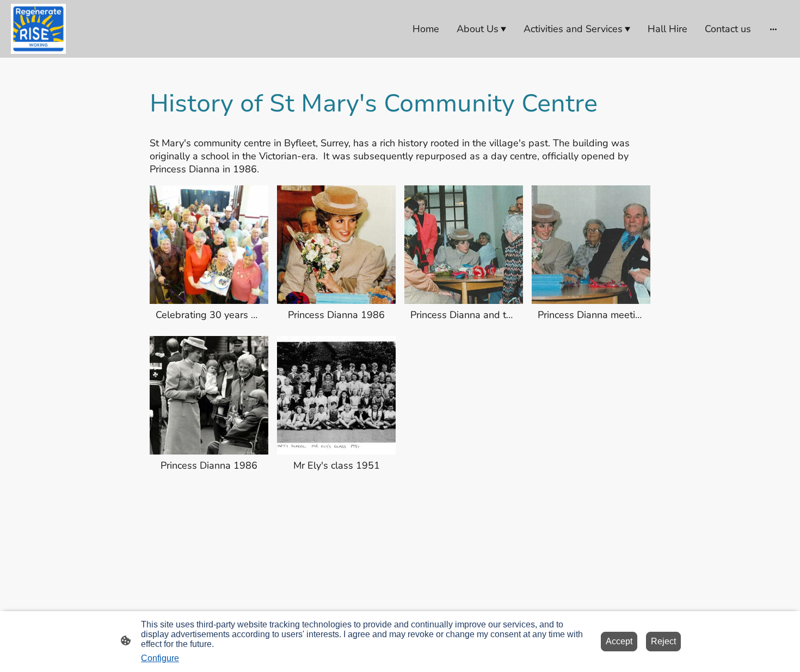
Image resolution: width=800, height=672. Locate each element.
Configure (160, 658)
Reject (663, 641)
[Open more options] (773, 28)
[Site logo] (38, 29)
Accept (619, 641)
